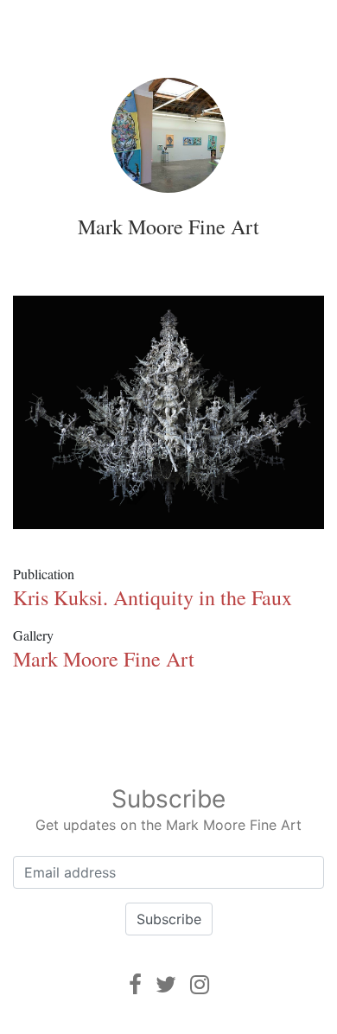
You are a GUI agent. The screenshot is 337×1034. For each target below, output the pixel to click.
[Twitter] (166, 984)
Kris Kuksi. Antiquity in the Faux (152, 597)
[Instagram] (199, 984)
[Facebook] (135, 984)
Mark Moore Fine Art (168, 226)
